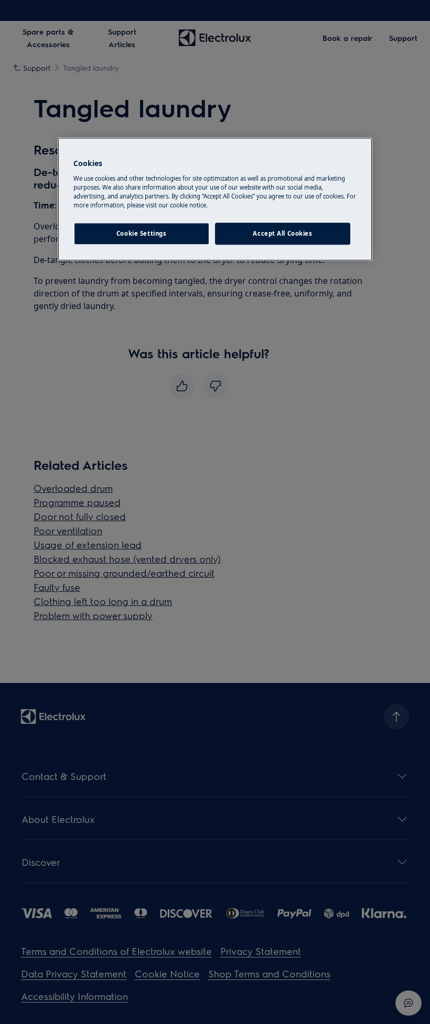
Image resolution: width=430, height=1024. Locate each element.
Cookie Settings (141, 233)
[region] (215, 199)
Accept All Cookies (282, 233)
